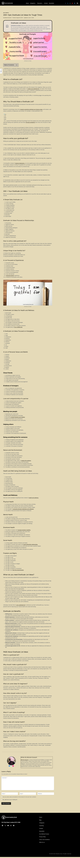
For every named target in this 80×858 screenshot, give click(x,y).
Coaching (41, 825)
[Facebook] (65, 3)
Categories (41, 822)
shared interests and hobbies (18, 417)
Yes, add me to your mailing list (9, 799)
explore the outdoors (26, 460)
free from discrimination (18, 570)
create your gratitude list (33, 88)
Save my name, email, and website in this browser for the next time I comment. (19, 796)
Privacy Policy (42, 836)
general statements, (20, 163)
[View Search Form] (77, 3)
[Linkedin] (75, 3)
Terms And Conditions (44, 839)
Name (4, 793)
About (27, 3)
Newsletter (51, 3)
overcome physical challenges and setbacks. (23, 509)
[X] (68, 3)
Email (21, 793)
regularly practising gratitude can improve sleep (31, 109)
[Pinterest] (72, 3)
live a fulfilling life (18, 327)
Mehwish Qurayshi (7, 17)
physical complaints (30, 122)
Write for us (42, 842)
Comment (4, 777)
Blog (40, 820)
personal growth (10, 275)
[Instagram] (70, 3)
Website (40, 793)
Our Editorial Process (44, 834)
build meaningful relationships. (30, 544)
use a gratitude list (20, 605)
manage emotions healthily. (24, 530)
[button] (1, 71)
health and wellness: (34, 497)
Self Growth (6, 12)
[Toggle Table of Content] (16, 65)
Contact (46, 3)
